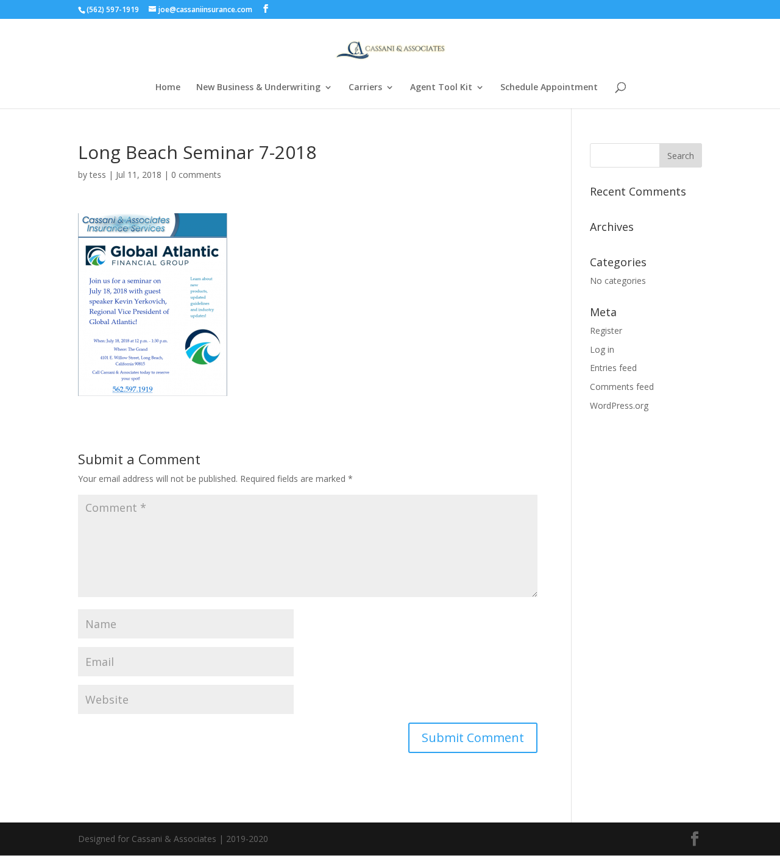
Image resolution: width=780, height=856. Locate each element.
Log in (602, 349)
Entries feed (613, 367)
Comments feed (622, 386)
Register (606, 330)
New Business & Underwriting (258, 88)
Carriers (365, 88)
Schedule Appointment (549, 88)
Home (167, 88)
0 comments (196, 174)
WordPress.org (619, 405)
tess (98, 174)
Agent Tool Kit (441, 88)
